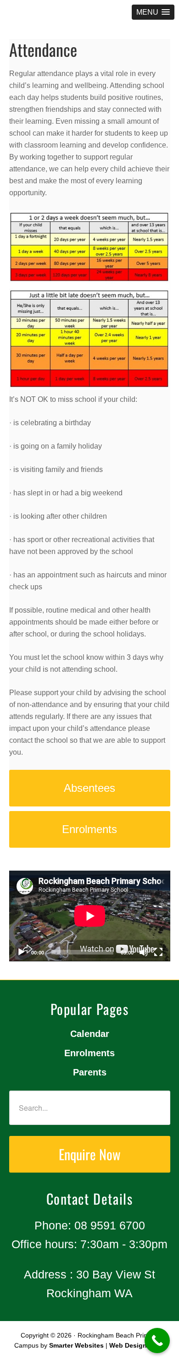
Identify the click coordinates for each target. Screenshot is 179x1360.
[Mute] (143, 952)
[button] (153, 12)
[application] (89, 916)
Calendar (89, 1034)
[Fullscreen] (158, 952)
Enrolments (89, 1053)
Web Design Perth (137, 1345)
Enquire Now (90, 1154)
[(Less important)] (89, 302)
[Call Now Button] (157, 1340)
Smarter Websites (76, 1345)
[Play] (21, 952)
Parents (89, 1072)
